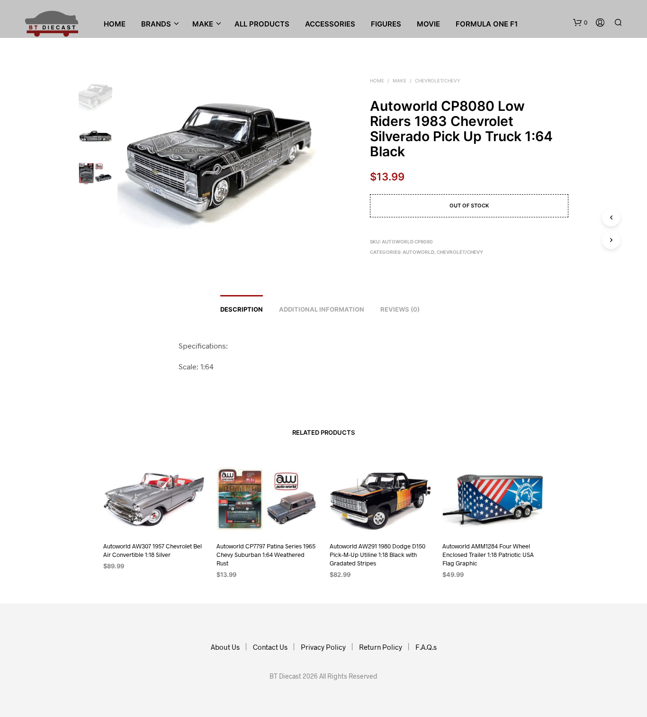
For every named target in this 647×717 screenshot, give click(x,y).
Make (399, 80)
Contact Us (270, 647)
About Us (225, 647)
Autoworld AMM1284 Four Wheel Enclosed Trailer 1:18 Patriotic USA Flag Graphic (488, 554)
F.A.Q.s (426, 647)
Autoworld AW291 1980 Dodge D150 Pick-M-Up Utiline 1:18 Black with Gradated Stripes (377, 554)
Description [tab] (241, 309)
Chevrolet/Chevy (437, 80)
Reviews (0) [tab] (400, 309)
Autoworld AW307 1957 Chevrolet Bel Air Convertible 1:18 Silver (152, 550)
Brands (156, 23)
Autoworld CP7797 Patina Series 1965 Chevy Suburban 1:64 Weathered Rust (265, 554)
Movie (428, 23)
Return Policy (380, 647)
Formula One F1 (487, 23)
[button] (580, 22)
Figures (386, 23)
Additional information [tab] (321, 309)
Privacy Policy (323, 647)
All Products (261, 23)
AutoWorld (418, 252)
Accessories (330, 23)
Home (115, 23)
